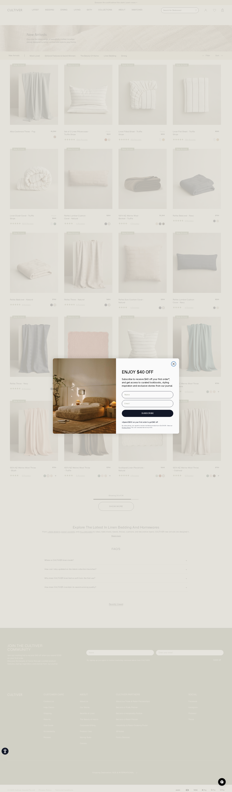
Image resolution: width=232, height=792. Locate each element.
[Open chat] (222, 782)
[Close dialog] (173, 364)
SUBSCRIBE (148, 413)
